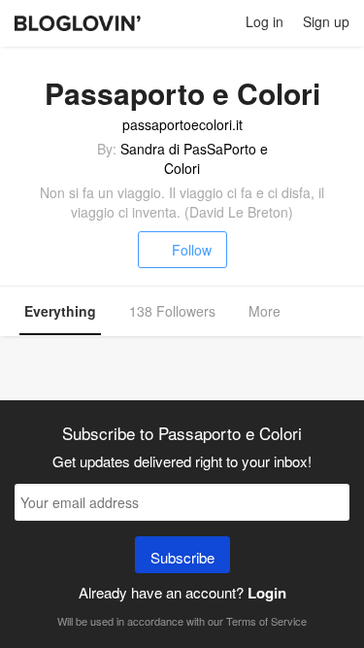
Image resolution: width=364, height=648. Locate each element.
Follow (192, 249)
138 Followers (172, 311)
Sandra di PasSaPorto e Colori (194, 158)
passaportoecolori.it (182, 124)
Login (267, 592)
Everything (60, 311)
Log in (264, 21)
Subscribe (182, 557)
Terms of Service (266, 621)
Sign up (326, 21)
